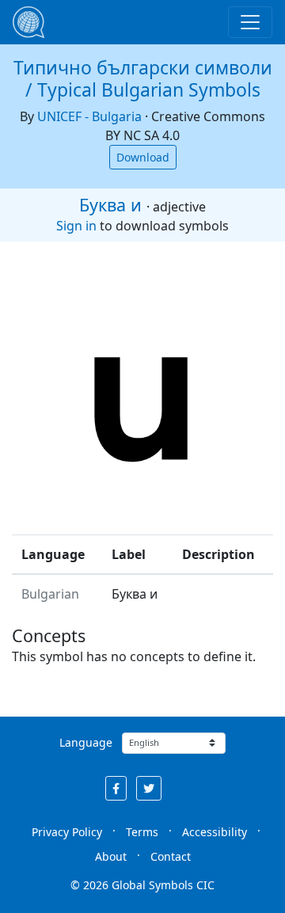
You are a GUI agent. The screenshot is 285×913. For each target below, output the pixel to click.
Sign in (76, 225)
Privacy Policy (67, 831)
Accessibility (214, 831)
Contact (170, 856)
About (111, 856)
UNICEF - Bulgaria (89, 116)
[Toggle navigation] (250, 22)
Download (142, 157)
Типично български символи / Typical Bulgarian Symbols (142, 78)
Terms (142, 831)
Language (85, 742)
